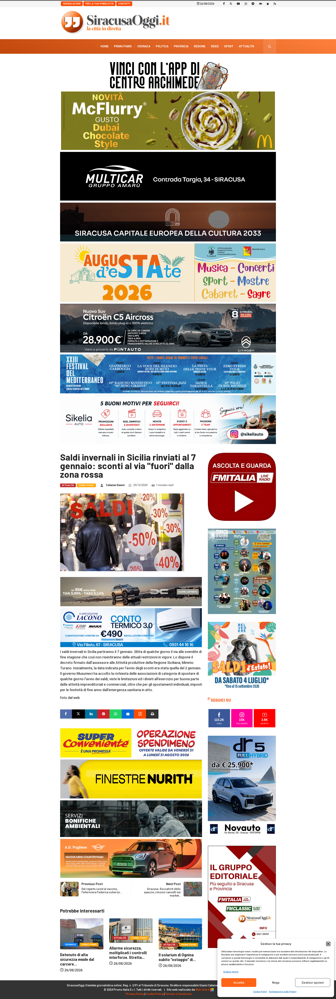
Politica (162, 46)
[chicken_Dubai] (168, 120)
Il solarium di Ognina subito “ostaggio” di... (127, 957)
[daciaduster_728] (131, 591)
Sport (229, 46)
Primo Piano (123, 46)
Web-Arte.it (202, 989)
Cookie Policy (260, 991)
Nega (275, 982)
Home (104, 46)
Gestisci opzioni (313, 982)
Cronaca (143, 46)
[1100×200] (168, 222)
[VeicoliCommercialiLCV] (168, 176)
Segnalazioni (72, 3)
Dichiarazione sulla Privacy (282, 991)
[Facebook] (224, 3)
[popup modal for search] (269, 46)
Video (215, 46)
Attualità (246, 46)
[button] (328, 944)
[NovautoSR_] (242, 786)
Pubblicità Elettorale (237, 61)
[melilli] (242, 571)
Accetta (238, 982)
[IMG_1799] (131, 743)
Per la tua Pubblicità (99, 3)
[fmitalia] (168, 374)
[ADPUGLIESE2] (131, 858)
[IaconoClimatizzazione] (131, 627)
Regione (199, 46)
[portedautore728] (131, 779)
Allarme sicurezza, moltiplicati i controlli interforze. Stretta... (79, 953)
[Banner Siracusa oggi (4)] (168, 328)
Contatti (124, 3)
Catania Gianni (115, 485)
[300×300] (242, 656)
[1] (242, 896)
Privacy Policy (135, 993)
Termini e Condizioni (178, 993)
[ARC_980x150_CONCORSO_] (168, 75)
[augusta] (168, 272)
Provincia (181, 46)
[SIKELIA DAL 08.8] (168, 419)
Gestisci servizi (230, 972)
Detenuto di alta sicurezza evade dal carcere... (176, 959)
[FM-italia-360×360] (242, 487)
